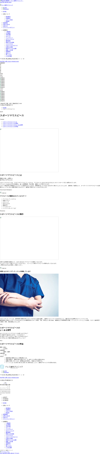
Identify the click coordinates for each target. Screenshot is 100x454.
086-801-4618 (8, 2)
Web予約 (2, 2)
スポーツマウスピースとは (10, 121)
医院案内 (8, 16)
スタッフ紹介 (9, 19)
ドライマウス (9, 43)
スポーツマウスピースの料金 (10, 126)
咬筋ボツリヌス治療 (11, 48)
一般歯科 (8, 31)
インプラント (9, 37)
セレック (8, 36)
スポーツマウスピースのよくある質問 (13, 125)
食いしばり (9, 54)
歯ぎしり (8, 53)
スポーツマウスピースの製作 (10, 123)
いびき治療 (9, 56)
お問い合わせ (6, 24)
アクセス (16, 453)
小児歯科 (8, 33)
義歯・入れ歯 (9, 50)
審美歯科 (8, 40)
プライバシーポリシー (9, 27)
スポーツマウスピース (12, 45)
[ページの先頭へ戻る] (4, 451)
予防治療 (8, 34)
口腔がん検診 (9, 47)
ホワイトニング (10, 39)
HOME (4, 11)
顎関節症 (8, 51)
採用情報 (5, 22)
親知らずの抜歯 (10, 42)
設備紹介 (8, 18)
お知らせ (5, 26)
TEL (1, 453)
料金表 (7, 21)
